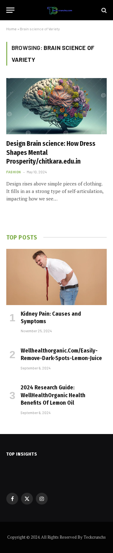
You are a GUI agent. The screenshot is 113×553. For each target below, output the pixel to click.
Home (11, 29)
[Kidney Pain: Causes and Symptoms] (56, 277)
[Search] (103, 10)
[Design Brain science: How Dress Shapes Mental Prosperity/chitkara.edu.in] (56, 106)
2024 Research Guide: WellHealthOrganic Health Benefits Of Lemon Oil (53, 395)
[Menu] (10, 10)
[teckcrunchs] (59, 10)
